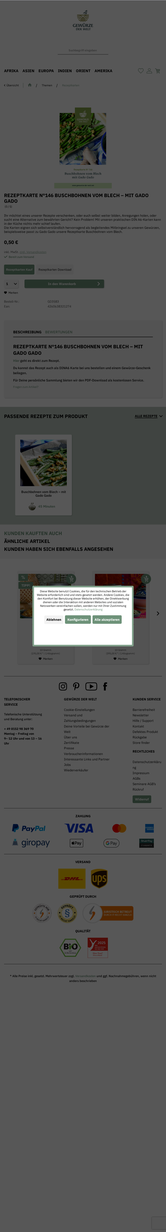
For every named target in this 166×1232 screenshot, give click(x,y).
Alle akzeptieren (107, 620)
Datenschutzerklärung (88, 609)
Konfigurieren (77, 620)
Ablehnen (53, 620)
